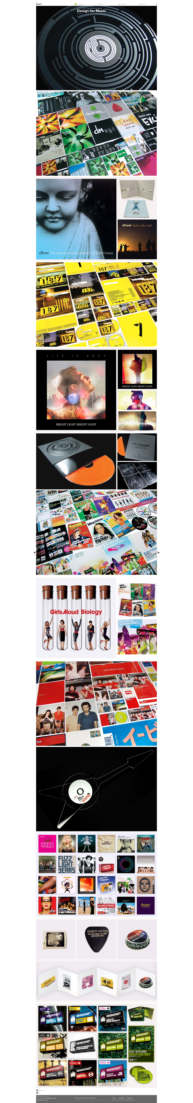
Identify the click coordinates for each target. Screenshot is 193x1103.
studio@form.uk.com (42, 1100)
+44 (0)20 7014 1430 (50, 1098)
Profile (100, 4)
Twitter (114, 1098)
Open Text (79, 13)
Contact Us (142, 4)
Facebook (121, 1098)
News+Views (122, 4)
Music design (85, 8)
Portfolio (80, 4)
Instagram (129, 1098)
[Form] (37, 4)
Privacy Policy (132, 1100)
